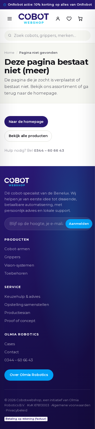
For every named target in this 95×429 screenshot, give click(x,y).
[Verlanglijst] (69, 18)
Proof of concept (19, 321)
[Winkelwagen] (80, 18)
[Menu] (9, 18)
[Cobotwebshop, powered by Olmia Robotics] (34, 18)
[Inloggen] (58, 18)
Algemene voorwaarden (70, 405)
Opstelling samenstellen (26, 304)
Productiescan (17, 313)
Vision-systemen (19, 265)
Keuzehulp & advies (22, 296)
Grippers (12, 257)
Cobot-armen (16, 249)
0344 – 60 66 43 (49, 150)
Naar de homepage (26, 121)
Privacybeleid (16, 410)
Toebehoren (16, 273)
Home (9, 52)
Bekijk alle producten (28, 136)
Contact (11, 352)
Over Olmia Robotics (29, 375)
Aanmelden (79, 223)
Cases (9, 344)
